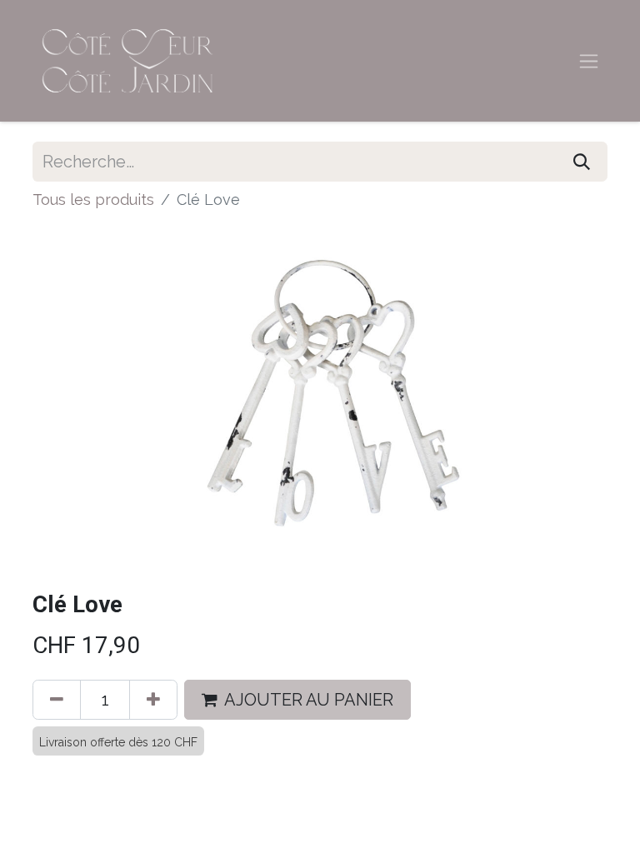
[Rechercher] (582, 162)
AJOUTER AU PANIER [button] (308, 700)
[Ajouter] (153, 700)
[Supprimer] (56, 700)
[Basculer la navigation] (589, 61)
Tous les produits (93, 199)
